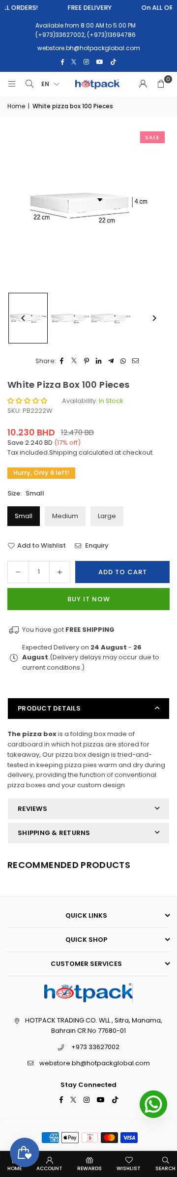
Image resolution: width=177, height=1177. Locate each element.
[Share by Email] (136, 361)
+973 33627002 (95, 1047)
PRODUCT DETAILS (49, 708)
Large (107, 516)
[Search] (29, 84)
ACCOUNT (49, 1168)
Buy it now (88, 599)
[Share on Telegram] (111, 361)
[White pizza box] (69, 318)
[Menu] (12, 84)
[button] (161, 84)
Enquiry (96, 545)
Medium (65, 516)
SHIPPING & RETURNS (54, 832)
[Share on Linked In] (99, 361)
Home (16, 106)
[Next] (153, 318)
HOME (14, 1168)
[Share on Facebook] (62, 361)
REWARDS (89, 1168)
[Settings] (143, 84)
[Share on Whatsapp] (123, 361)
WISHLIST (129, 1168)
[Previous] (23, 318)
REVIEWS (32, 808)
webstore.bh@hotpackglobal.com (94, 1063)
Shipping (63, 452)
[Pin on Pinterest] (86, 361)
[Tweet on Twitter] (74, 361)
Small (23, 516)
